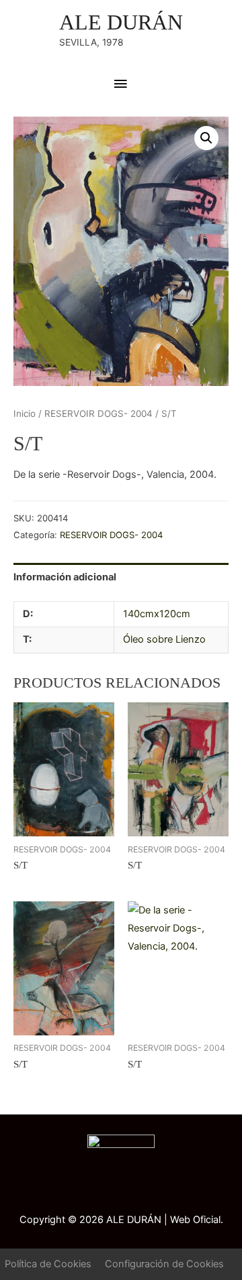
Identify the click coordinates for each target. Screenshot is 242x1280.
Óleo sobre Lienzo (164, 639)
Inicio (24, 413)
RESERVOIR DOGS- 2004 (98, 413)
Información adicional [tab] (64, 577)
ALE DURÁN (121, 22)
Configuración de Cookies (164, 1264)
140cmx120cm (156, 614)
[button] (206, 138)
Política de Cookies (48, 1264)
